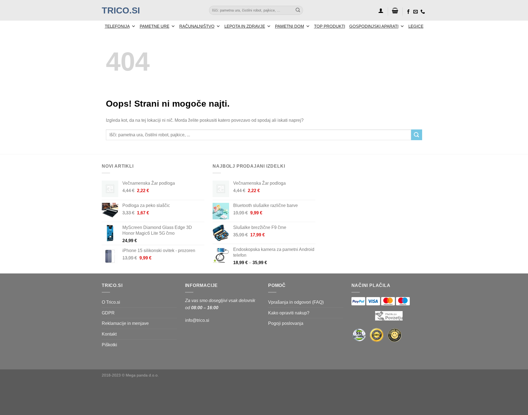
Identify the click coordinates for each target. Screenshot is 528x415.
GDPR (108, 313)
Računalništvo (197, 26)
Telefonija (117, 26)
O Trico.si (111, 302)
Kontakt (109, 334)
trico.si (121, 10)
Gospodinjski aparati (373, 26)
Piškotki (109, 344)
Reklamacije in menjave (125, 323)
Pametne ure (154, 26)
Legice (416, 26)
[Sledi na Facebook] (408, 11)
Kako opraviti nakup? (288, 313)
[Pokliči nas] (422, 11)
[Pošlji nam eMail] (415, 11)
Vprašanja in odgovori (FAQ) (296, 302)
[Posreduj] (297, 10)
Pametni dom (289, 26)
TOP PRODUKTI (329, 26)
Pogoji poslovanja (285, 323)
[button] (381, 10)
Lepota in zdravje (244, 26)
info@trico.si (197, 320)
